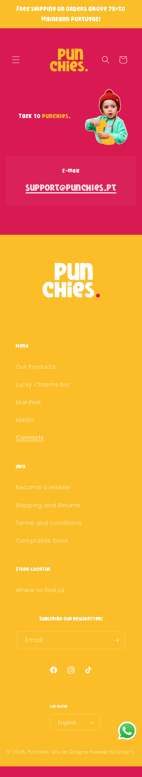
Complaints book (42, 541)
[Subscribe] (116, 640)
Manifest (28, 402)
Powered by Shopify (112, 752)
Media (25, 420)
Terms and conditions (49, 523)
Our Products (36, 367)
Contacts (30, 438)
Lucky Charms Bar (43, 384)
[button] (15, 59)
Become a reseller (43, 487)
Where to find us (40, 590)
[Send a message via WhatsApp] (127, 731)
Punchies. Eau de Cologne (58, 752)
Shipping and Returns (48, 505)
